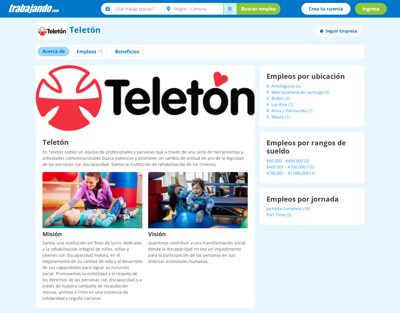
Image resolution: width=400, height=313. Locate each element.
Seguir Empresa (341, 31)
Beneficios (127, 51)
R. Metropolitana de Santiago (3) (297, 92)
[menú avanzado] (230, 9)
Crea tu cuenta (326, 9)
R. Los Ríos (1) (279, 104)
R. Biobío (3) (278, 98)
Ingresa (371, 9)
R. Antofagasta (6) (283, 86)
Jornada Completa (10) (288, 208)
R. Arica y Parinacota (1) (289, 110)
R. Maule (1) (278, 117)
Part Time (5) (278, 214)
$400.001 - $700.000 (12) (290, 167)
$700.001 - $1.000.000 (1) (290, 173)
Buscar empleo (258, 9)
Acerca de (53, 51)
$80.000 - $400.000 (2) (287, 161)
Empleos (90, 51)
